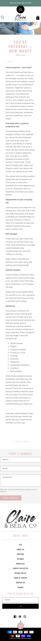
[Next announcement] (34, 3)
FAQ (20, 544)
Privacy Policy (21, 573)
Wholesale (20, 563)
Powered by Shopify (27, 638)
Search (20, 587)
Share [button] (10, 62)
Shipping (20, 554)
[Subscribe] (20, 606)
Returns (20, 559)
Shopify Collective (20, 568)
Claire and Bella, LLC (18, 638)
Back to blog (21, 441)
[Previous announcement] (6, 3)
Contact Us (20, 582)
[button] (2, 17)
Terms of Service (20, 578)
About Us (20, 549)
